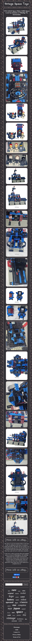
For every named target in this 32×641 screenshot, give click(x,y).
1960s (23, 590)
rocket (23, 593)
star (14, 605)
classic (24, 602)
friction (8, 612)
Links (16, 629)
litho (26, 619)
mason (17, 593)
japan (17, 608)
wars (17, 600)
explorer (9, 605)
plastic (19, 615)
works (20, 621)
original (10, 593)
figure (16, 602)
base (25, 612)
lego (11, 596)
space (19, 611)
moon (14, 615)
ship (24, 615)
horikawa (20, 619)
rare (14, 589)
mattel (24, 609)
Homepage (17, 627)
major (19, 591)
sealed (22, 597)
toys (10, 608)
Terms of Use (16, 637)
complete (22, 605)
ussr (9, 590)
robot (23, 599)
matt (13, 612)
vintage (11, 618)
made (9, 615)
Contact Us (17, 632)
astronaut (14, 621)
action (17, 597)
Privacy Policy (17, 634)
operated (9, 602)
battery (10, 599)
